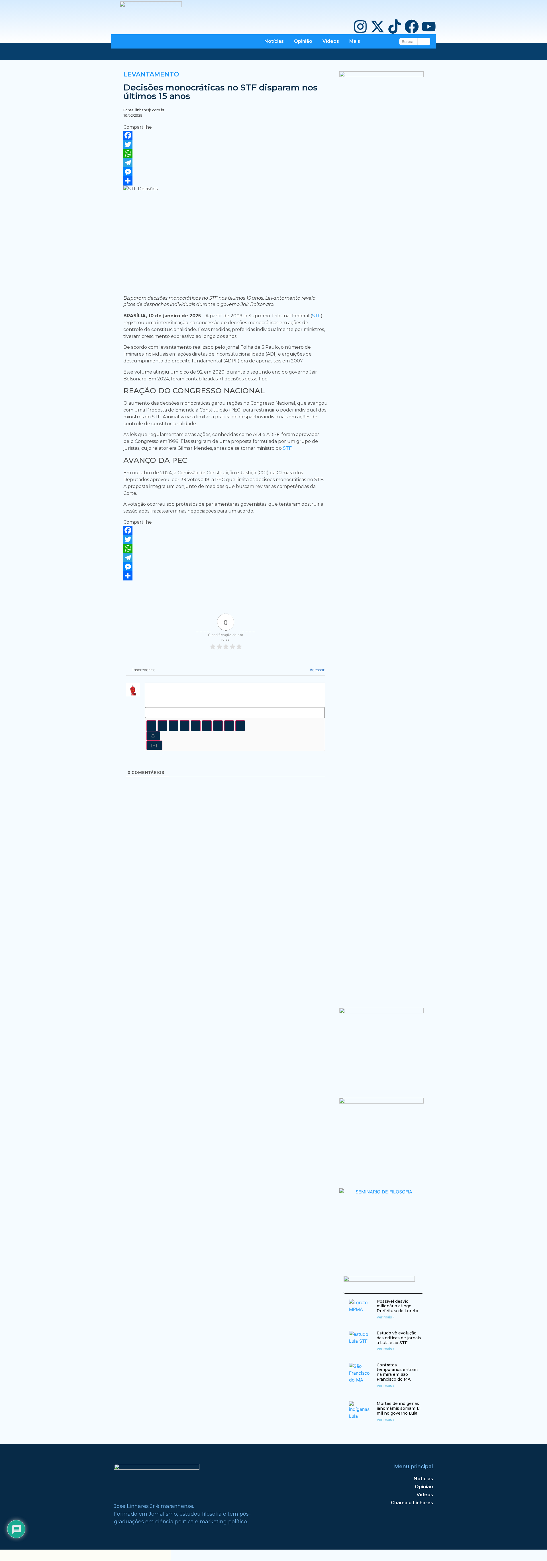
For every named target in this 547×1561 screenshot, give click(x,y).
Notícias (274, 41)
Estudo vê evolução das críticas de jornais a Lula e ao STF (399, 1337)
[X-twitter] (377, 27)
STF (316, 315)
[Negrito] (151, 725)
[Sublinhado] (173, 725)
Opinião (303, 41)
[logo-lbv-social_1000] (381, 75)
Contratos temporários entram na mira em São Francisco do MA (397, 1372)
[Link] (240, 725)
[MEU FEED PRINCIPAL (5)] (381, 1102)
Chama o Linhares (412, 1502)
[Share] (225, 180)
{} (153, 736)
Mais (354, 41)
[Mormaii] (381, 1012)
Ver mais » (385, 1317)
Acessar (316, 669)
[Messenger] (225, 171)
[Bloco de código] (229, 725)
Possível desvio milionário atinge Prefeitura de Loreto (397, 1306)
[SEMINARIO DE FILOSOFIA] (381, 1192)
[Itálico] (162, 725)
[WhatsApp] (225, 153)
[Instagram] (360, 27)
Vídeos (331, 41)
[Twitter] (225, 144)
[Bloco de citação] (218, 725)
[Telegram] (225, 162)
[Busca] (424, 41)
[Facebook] (412, 27)
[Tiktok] (394, 27)
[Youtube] (429, 27)
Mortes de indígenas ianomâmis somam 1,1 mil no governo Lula (399, 1408)
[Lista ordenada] (196, 725)
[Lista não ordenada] (207, 725)
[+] (154, 745)
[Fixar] (184, 725)
